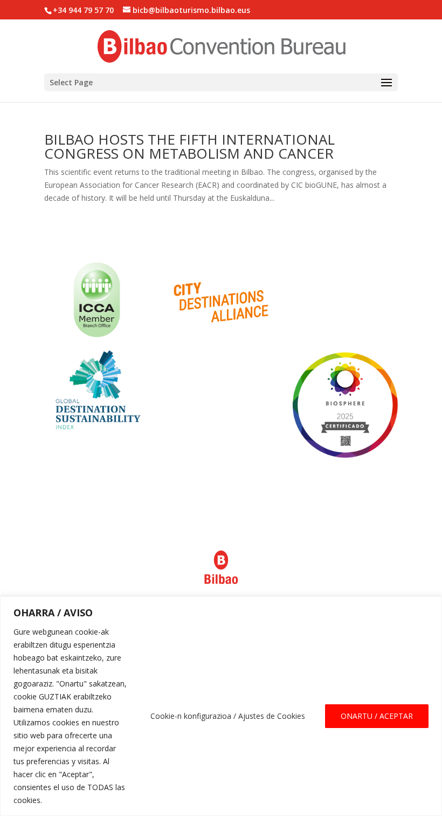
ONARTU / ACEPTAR (377, 716)
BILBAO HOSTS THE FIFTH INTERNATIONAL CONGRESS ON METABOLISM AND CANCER (189, 146)
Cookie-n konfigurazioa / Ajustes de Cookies (227, 716)
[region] (221, 706)
